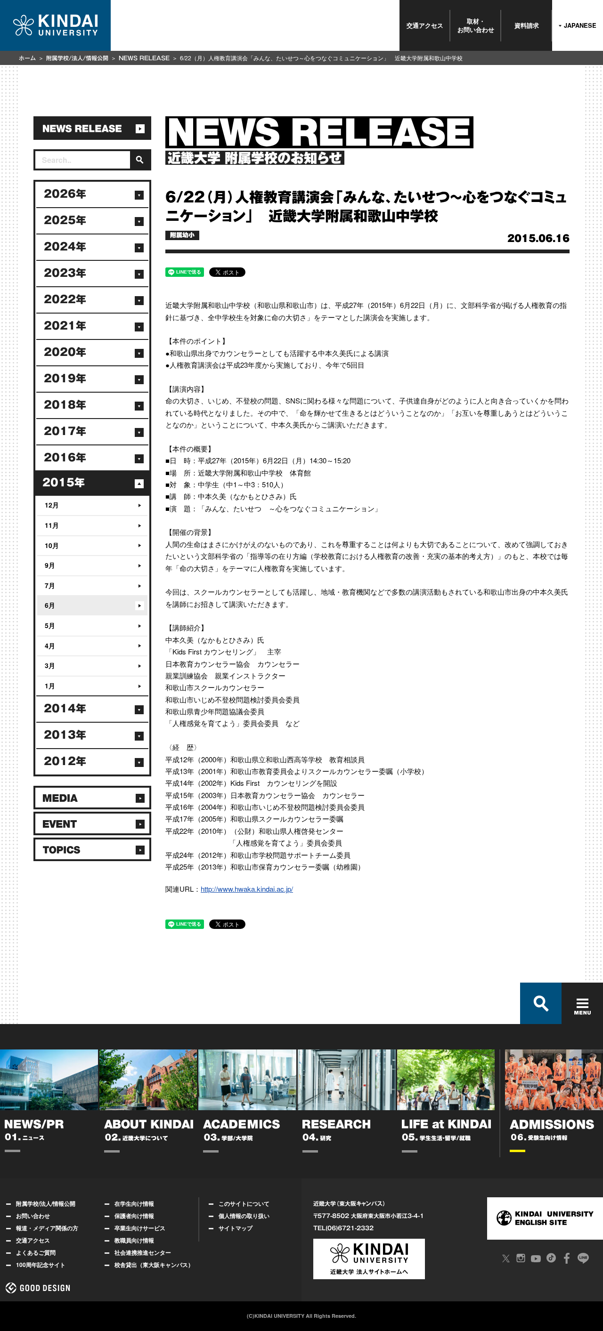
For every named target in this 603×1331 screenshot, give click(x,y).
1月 (50, 685)
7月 (50, 585)
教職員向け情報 (134, 1240)
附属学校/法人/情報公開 (77, 58)
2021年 (65, 326)
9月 (50, 565)
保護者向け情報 (134, 1215)
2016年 (65, 457)
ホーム (27, 58)
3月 (50, 665)
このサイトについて (244, 1203)
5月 (50, 625)
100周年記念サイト (40, 1264)
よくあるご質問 (36, 1252)
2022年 (65, 299)
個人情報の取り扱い (244, 1215)
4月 (50, 645)
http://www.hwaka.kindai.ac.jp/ (247, 889)
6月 (50, 605)
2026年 (65, 194)
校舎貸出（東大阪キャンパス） (154, 1264)
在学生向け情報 (134, 1203)
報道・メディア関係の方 (47, 1228)
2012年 (65, 761)
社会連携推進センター (142, 1252)
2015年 (63, 482)
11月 (52, 525)
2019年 (65, 378)
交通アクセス (425, 25)
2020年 (65, 352)
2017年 (65, 431)
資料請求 (526, 25)
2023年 (65, 273)
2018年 (65, 405)
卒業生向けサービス (139, 1228)
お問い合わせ (33, 1215)
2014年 (65, 708)
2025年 (65, 220)
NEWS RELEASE (144, 58)
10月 (52, 545)
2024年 (65, 247)
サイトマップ (236, 1228)
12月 (52, 504)
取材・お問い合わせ (475, 25)
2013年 (65, 735)
